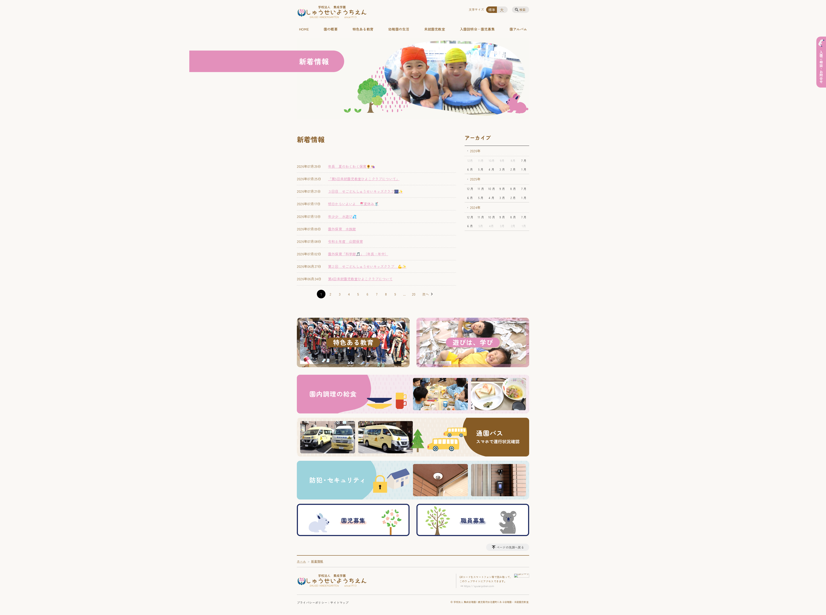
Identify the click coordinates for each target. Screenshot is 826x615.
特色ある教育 (363, 29)
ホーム (301, 561)
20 (413, 294)
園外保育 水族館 (342, 228)
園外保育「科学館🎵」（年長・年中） (358, 253)
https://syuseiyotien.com (479, 586)
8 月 (513, 189)
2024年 (475, 207)
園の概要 (331, 29)
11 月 (481, 189)
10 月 (491, 189)
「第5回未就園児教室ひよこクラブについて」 (363, 178)
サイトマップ (339, 602)
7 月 (524, 160)
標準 (491, 9)
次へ (425, 294)
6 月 (470, 169)
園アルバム (518, 29)
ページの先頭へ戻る (510, 547)
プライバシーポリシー (312, 602)
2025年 (475, 179)
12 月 (470, 189)
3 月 (502, 169)
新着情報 (317, 561)
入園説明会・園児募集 (477, 29)
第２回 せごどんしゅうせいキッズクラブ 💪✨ (367, 266)
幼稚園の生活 (398, 29)
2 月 (513, 169)
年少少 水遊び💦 (342, 216)
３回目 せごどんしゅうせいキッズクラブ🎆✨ (365, 191)
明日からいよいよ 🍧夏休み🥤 (353, 203)
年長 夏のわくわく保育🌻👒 (351, 166)
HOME (304, 29)
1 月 (524, 169)
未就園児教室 (434, 29)
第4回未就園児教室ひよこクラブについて (360, 278)
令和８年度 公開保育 (345, 241)
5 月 (481, 169)
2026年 (475, 150)
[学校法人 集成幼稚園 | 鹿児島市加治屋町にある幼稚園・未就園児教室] (332, 12)
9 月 (502, 189)
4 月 (491, 169)
